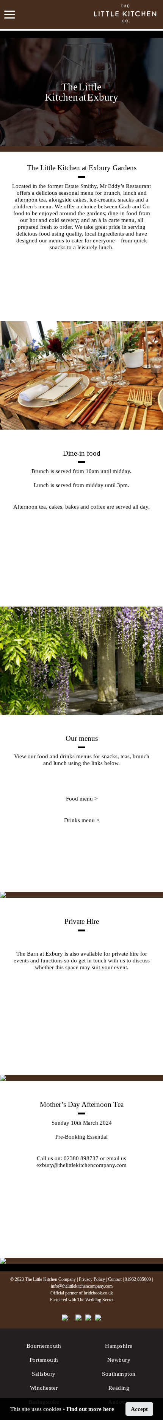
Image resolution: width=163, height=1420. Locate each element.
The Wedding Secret (95, 1299)
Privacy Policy (92, 1279)
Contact (115, 1279)
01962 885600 (138, 1279)
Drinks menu (79, 820)
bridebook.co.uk (98, 1293)
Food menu (79, 799)
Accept (139, 1409)
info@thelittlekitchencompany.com (82, 1286)
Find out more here (90, 1409)
